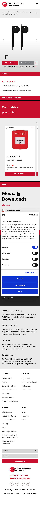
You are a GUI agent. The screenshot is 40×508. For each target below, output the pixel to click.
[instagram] (17, 484)
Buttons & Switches (9, 386)
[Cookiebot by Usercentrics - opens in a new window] (29, 215)
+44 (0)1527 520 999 (21, 478)
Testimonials (26, 390)
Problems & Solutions (29, 382)
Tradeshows (25, 416)
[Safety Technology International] (13, 4)
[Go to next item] (37, 40)
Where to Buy (10, 63)
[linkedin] (28, 484)
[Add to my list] (32, 127)
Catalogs (5, 424)
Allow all (20, 279)
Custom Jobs (26, 386)
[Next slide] (37, 123)
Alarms (4, 382)
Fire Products (7, 378)
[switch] (35, 253)
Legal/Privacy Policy (28, 494)
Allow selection (20, 285)
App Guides (25, 378)
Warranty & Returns (9, 431)
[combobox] (20, 451)
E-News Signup (20, 461)
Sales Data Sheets (8, 420)
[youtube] (23, 484)
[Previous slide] (34, 123)
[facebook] (12, 484)
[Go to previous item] (3, 40)
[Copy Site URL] (36, 13)
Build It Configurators (10, 401)
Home (4, 12)
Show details (29, 273)
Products (11, 12)
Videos (23, 420)
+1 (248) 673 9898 (20, 475)
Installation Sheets (9, 416)
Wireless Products (8, 397)
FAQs (4, 427)
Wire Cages (6, 394)
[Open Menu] (36, 4)
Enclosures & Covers (9, 390)
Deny (20, 291)
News (23, 412)
